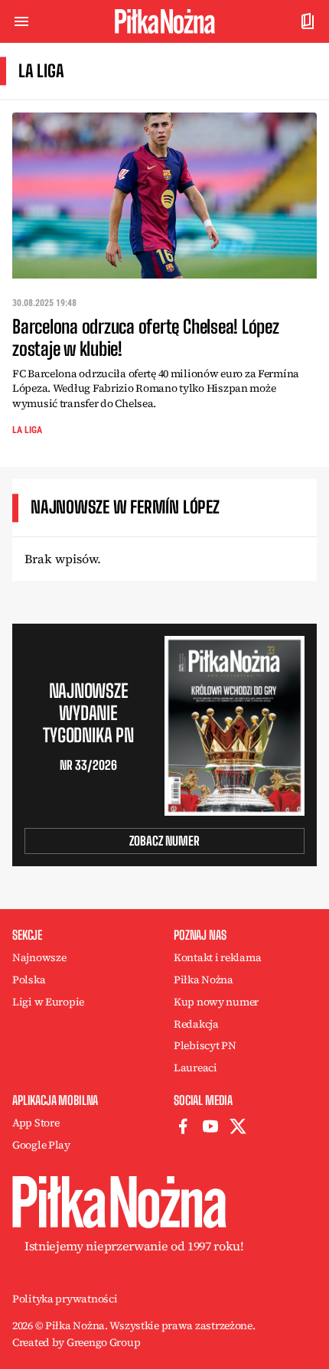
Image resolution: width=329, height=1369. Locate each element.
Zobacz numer (164, 840)
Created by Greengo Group (76, 1342)
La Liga (27, 430)
